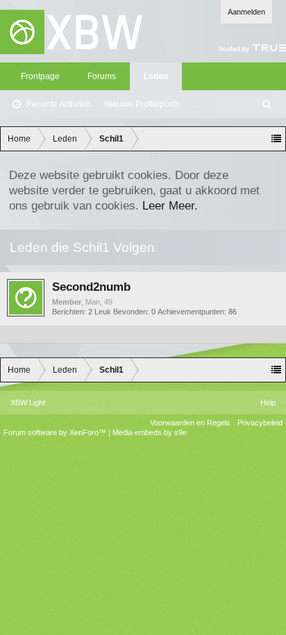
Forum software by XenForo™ (55, 432)
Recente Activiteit (58, 104)
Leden (156, 76)
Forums (101, 76)
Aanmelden (246, 12)
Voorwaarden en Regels (190, 422)
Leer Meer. (170, 205)
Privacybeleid (260, 422)
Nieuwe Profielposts (142, 104)
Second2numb (91, 287)
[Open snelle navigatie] (276, 138)
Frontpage (40, 76)
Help (268, 402)
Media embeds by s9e (149, 432)
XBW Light (27, 402)
